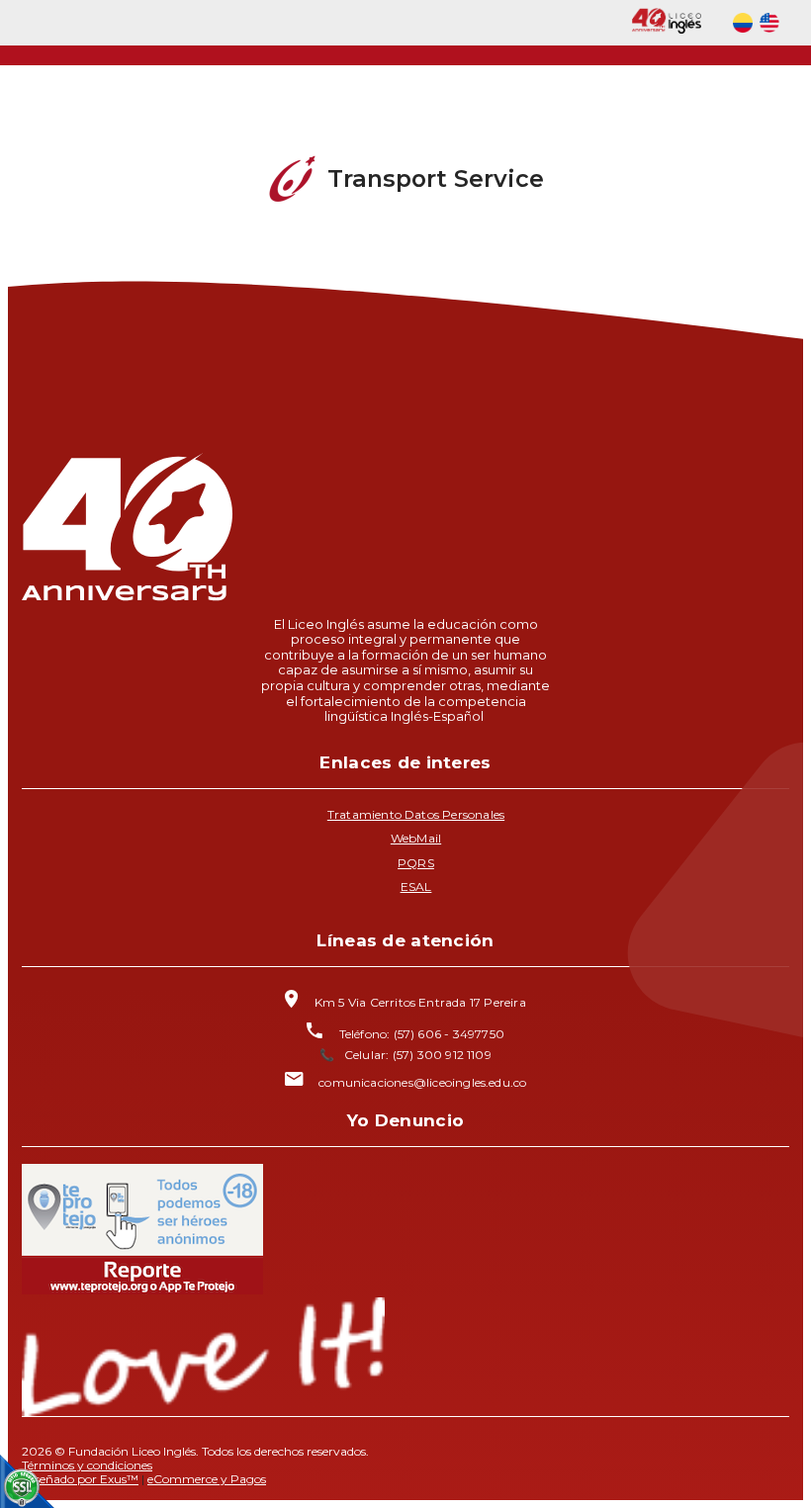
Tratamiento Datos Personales (415, 814)
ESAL (416, 886)
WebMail (416, 838)
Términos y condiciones (87, 1465)
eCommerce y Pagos (206, 1478)
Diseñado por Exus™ (80, 1478)
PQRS (416, 862)
